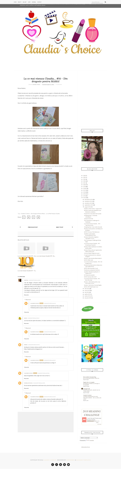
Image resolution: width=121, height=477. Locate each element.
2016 (84, 192)
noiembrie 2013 (88, 201)
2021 (84, 183)
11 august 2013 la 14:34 (34, 280)
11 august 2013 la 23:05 (50, 331)
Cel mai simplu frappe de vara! (91, 253)
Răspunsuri (28, 299)
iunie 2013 (87, 290)
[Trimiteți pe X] (28, 217)
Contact (39, 2)
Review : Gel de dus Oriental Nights (93, 285)
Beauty (19, 2)
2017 (84, 190)
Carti (29, 2)
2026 (84, 175)
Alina (25, 318)
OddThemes (71, 460)
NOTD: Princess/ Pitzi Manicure (91, 232)
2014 (84, 196)
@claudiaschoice (85, 447)
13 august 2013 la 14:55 (39, 383)
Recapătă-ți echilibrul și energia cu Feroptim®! (91, 384)
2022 (84, 181)
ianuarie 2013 (88, 298)
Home (15, 2)
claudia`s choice (25, 213)
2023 (84, 179)
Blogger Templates (83, 460)
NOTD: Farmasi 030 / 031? (90, 277)
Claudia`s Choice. (50, 460)
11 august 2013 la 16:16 (50, 303)
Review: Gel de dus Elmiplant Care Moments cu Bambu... (92, 211)
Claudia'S (89, 418)
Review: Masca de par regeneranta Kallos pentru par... (93, 250)
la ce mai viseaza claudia (53, 213)
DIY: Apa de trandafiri (89, 275)
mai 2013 (87, 292)
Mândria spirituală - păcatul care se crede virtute (91, 390)
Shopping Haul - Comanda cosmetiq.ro (90, 216)
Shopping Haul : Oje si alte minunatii (93, 227)
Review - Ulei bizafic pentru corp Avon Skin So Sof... (92, 282)
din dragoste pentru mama (38, 213)
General (34, 2)
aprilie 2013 (87, 294)
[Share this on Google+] (33, 217)
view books (99, 424)
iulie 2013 (87, 288)
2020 (84, 184)
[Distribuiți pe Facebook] (23, 217)
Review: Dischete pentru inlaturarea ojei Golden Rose (93, 265)
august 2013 (88, 207)
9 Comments (59, 84)
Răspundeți (26, 294)
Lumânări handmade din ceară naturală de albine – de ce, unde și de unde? (92, 398)
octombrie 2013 (88, 203)
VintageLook (86, 388)
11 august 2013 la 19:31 (34, 344)
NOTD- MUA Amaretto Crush (91, 268)
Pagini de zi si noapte (88, 382)
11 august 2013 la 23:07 (50, 360)
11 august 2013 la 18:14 (33, 318)
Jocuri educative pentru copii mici (91, 378)
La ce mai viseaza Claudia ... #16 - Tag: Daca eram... (92, 224)
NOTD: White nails (88, 260)
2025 (84, 177)
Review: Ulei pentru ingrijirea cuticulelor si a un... (91, 237)
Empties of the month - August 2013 (93, 208)
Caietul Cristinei (87, 395)
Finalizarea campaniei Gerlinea (92, 270)
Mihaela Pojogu (28, 383)
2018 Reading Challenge (92, 413)
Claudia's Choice (34, 303)
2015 (84, 194)
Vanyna (26, 280)
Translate (91, 440)
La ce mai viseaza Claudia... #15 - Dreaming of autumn (92, 244)
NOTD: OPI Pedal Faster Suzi (91, 287)
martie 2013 (87, 296)
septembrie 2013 (89, 205)
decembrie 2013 (88, 199)
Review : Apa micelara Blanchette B (92, 258)
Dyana (25, 344)
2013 (84, 197)
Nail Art (25, 2)
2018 (84, 188)
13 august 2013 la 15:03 (50, 396)
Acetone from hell (88, 218)
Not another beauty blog (89, 377)
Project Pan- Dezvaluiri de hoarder (92, 213)
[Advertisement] (92, 98)
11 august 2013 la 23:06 (43, 373)
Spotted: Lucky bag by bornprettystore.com (90, 234)
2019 (84, 186)
